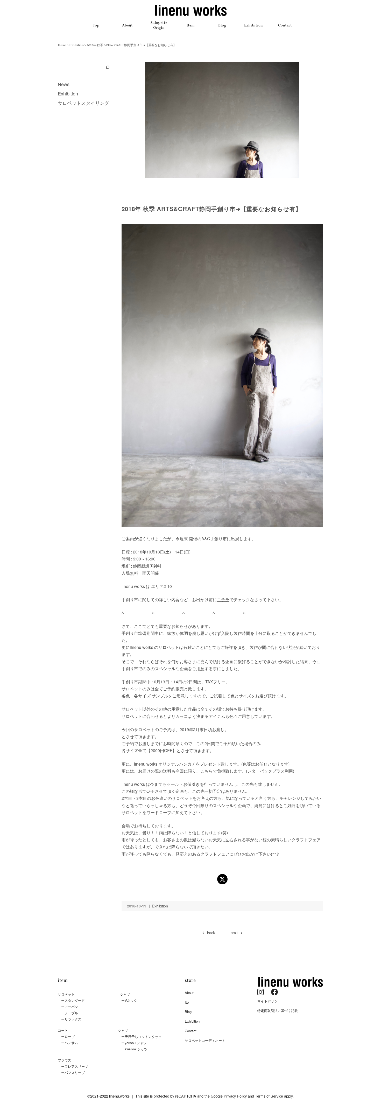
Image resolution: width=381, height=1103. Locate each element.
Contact (285, 25)
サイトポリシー (269, 1000)
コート (63, 1030)
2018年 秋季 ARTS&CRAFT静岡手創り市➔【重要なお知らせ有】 (131, 45)
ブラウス (64, 1060)
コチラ (223, 599)
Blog (222, 25)
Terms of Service (269, 1096)
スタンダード (75, 1000)
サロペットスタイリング (83, 102)
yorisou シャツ (136, 1042)
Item (191, 25)
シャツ (123, 1030)
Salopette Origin (159, 25)
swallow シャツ (136, 1048)
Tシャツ (124, 994)
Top (96, 25)
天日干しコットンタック (143, 1036)
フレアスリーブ (76, 1066)
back (211, 932)
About (127, 25)
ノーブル (71, 1012)
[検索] (107, 67)
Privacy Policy (235, 1096)
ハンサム (71, 1042)
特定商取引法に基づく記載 (277, 1010)
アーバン (71, 1006)
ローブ (70, 1036)
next (234, 932)
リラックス (73, 1019)
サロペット (66, 994)
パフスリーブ (75, 1072)
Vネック (131, 1000)
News (63, 84)
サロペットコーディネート (205, 1040)
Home (62, 45)
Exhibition (253, 25)
